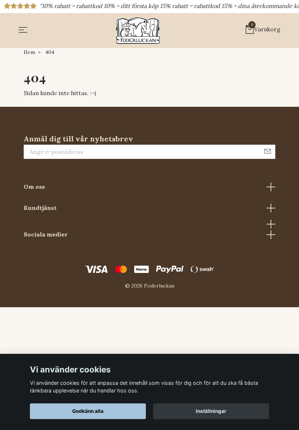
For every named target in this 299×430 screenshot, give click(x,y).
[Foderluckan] (137, 30)
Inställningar (211, 411)
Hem (29, 52)
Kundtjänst (40, 207)
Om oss (34, 186)
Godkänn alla (88, 411)
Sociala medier (45, 234)
